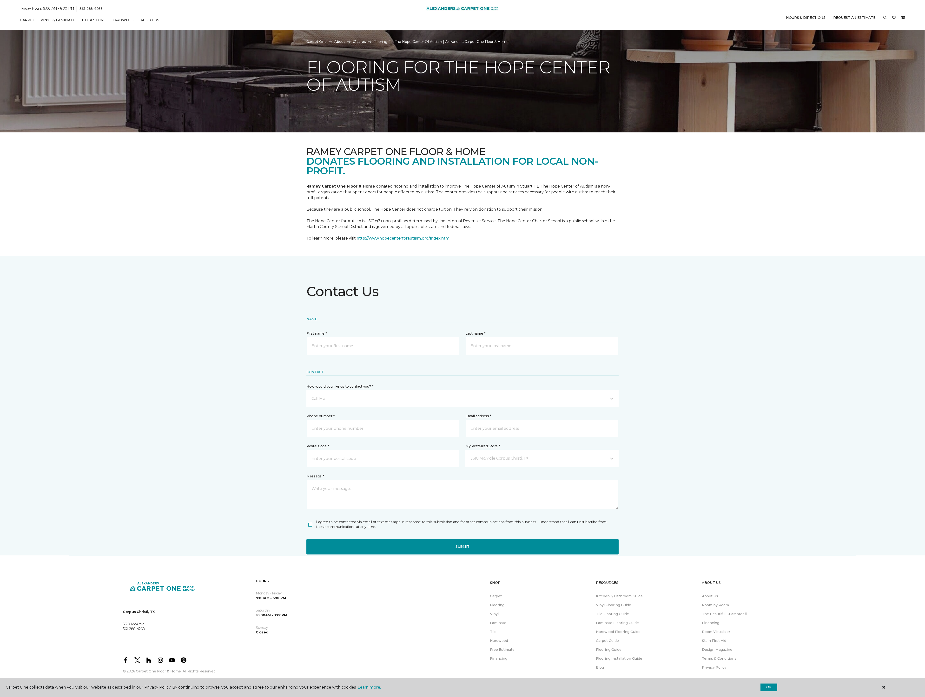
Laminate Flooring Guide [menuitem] (617, 623)
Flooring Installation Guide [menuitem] (619, 658)
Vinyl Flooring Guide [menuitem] (613, 605)
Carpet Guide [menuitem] (607, 640)
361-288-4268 (91, 9)
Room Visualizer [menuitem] (716, 632)
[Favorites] (894, 19)
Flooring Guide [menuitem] (608, 649)
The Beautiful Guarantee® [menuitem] (724, 614)
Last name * (475, 333)
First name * (316, 333)
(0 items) (903, 17)
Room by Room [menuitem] (715, 605)
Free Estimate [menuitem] (502, 649)
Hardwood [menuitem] (123, 20)
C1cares (359, 41)
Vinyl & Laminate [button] (58, 20)
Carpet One (316, 41)
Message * (315, 476)
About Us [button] (149, 20)
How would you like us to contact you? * (339, 386)
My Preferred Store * (482, 446)
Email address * (478, 416)
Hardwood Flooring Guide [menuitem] (618, 632)
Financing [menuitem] (498, 658)
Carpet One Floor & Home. (159, 671)
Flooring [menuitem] (497, 605)
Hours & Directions (806, 17)
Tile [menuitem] (493, 632)
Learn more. (369, 687)
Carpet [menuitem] (27, 20)
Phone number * (320, 416)
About (339, 41)
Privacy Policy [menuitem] (714, 667)
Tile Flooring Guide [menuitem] (612, 614)
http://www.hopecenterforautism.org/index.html (403, 238)
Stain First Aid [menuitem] (714, 640)
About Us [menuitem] (710, 596)
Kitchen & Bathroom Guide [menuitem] (619, 596)
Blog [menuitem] (600, 667)
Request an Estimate (854, 17)
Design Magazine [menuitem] (717, 649)
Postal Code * (317, 446)
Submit (462, 546)
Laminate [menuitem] (498, 623)
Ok (768, 687)
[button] (885, 19)
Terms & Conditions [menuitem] (719, 658)
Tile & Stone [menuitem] (93, 20)
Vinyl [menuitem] (494, 614)
